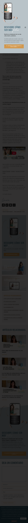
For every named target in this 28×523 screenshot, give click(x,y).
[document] (14, 261)
